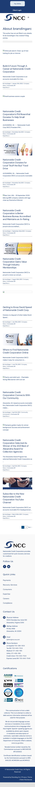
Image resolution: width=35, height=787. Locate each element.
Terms (30, 777)
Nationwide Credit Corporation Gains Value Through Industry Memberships (15, 263)
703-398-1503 (19, 646)
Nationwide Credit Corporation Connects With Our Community (16, 395)
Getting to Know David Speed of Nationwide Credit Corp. (17, 308)
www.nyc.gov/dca (17, 743)
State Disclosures (26, 780)
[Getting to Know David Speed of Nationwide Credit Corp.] (17, 297)
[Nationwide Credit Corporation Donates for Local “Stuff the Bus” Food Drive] (17, 149)
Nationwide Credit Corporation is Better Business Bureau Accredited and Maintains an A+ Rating (17, 215)
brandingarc (7, 83)
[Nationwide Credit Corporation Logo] (14, 14)
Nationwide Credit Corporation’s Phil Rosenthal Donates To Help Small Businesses (16, 116)
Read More (6, 87)
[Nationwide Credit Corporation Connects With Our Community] (17, 382)
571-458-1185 (17, 651)
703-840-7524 (17, 648)
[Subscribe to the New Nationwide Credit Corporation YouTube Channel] (17, 483)
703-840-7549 (24, 658)
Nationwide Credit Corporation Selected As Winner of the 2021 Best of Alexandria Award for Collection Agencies (15, 446)
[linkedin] (8, 566)
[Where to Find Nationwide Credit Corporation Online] (17, 339)
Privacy (24, 777)
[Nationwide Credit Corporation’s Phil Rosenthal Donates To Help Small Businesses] (17, 101)
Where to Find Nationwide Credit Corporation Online (15, 351)
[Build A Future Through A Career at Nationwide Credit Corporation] (17, 56)
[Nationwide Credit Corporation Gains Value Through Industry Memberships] (17, 248)
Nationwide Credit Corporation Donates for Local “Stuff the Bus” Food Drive (15, 164)
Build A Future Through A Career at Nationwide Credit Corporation (16, 68)
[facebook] (4, 566)
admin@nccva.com (13, 640)
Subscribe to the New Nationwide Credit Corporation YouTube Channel (13, 498)
